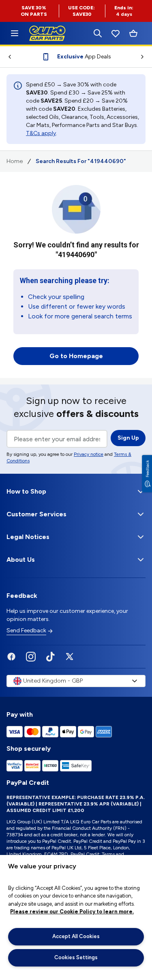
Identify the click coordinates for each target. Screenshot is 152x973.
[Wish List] (115, 33)
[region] (76, 914)
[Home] (14, 33)
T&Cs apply (41, 133)
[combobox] (76, 681)
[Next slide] (145, 56)
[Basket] (133, 33)
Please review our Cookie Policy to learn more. (72, 912)
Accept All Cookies (76, 936)
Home (14, 161)
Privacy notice (88, 454)
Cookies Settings (76, 957)
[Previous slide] (6, 56)
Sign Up (128, 437)
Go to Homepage (76, 356)
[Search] (98, 33)
